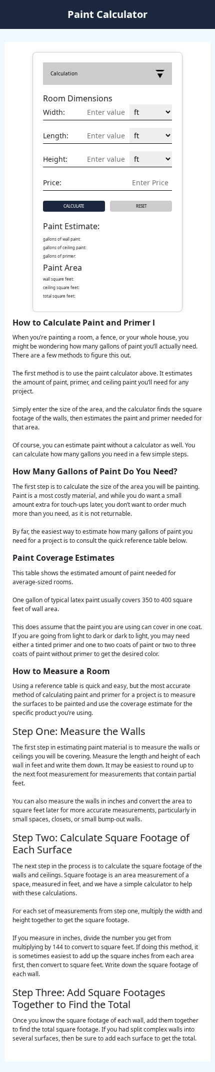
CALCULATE (74, 206)
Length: (55, 135)
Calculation (64, 73)
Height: (55, 159)
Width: (54, 112)
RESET (141, 206)
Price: (52, 182)
